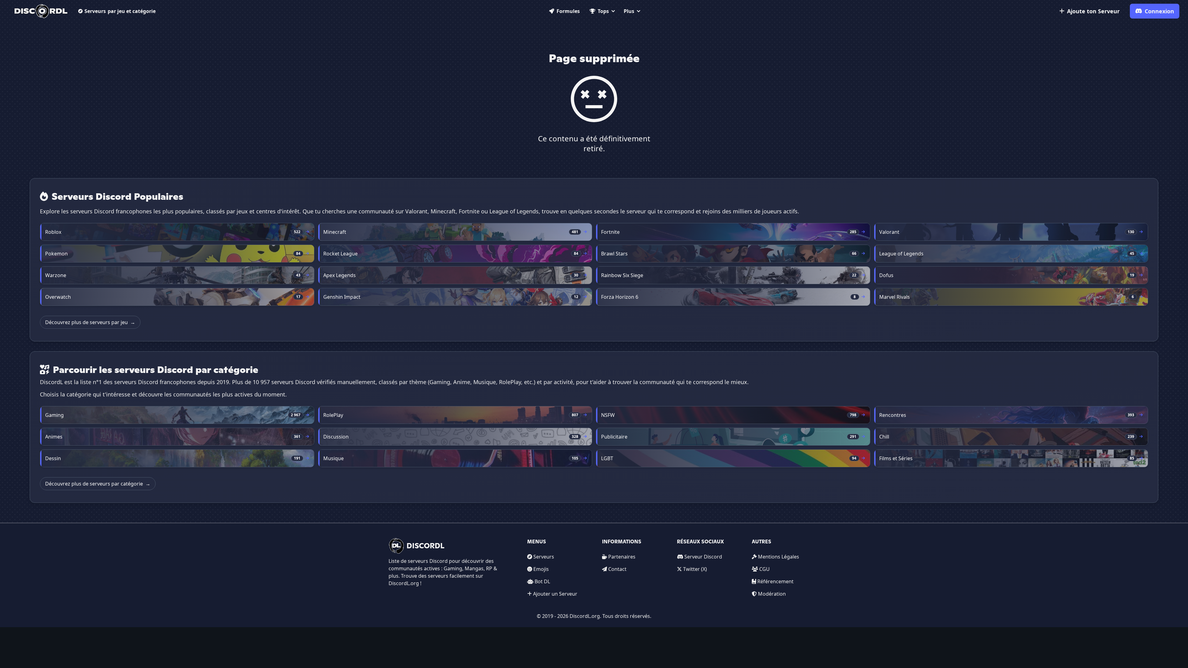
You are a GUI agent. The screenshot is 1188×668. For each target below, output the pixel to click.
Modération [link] (772, 593)
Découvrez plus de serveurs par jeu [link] (90, 322)
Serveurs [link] (543, 556)
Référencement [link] (775, 581)
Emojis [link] (541, 569)
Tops (603, 11)
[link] (41, 11)
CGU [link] (764, 569)
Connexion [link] (1159, 11)
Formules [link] (568, 11)
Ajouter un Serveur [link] (555, 593)
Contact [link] (617, 569)
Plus (629, 11)
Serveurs (120, 11)
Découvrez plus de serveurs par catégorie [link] (97, 483)
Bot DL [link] (542, 581)
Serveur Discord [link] (703, 556)
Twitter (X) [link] (695, 569)
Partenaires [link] (621, 556)
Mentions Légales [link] (778, 556)
